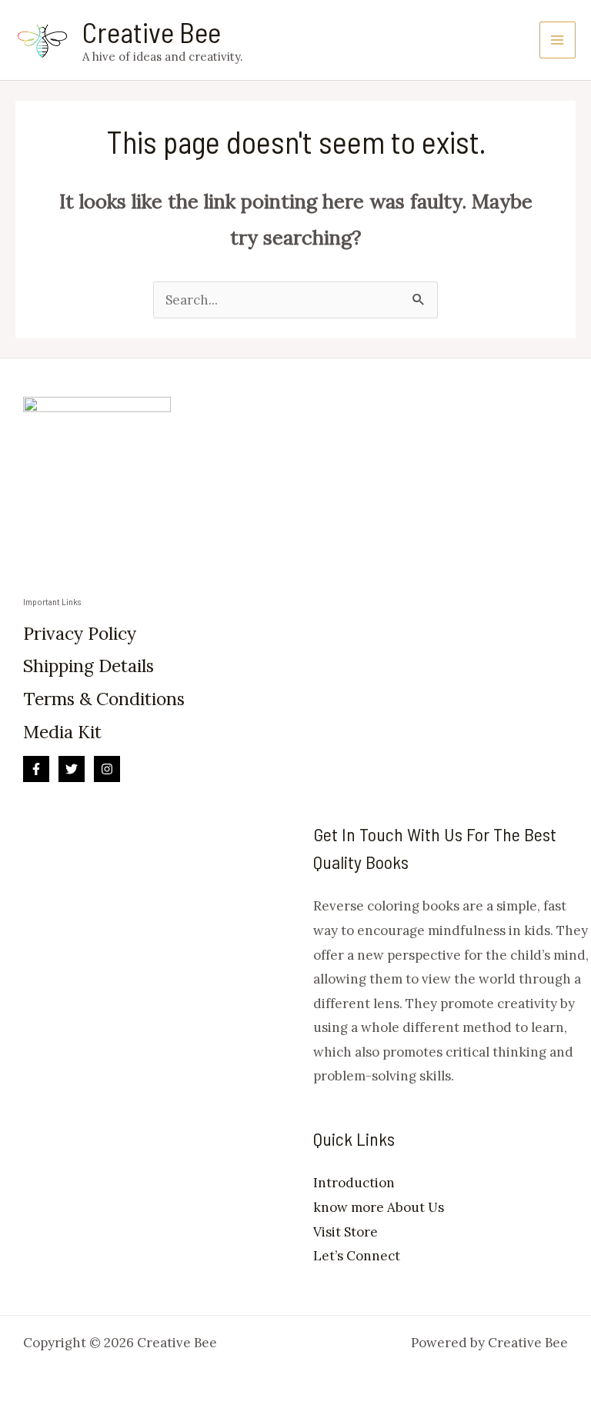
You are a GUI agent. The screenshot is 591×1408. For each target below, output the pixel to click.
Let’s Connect (356, 1255)
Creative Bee (151, 31)
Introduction (354, 1182)
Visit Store (345, 1231)
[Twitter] (71, 769)
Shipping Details (88, 665)
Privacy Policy (79, 633)
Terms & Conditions (104, 698)
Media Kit (62, 732)
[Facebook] (36, 769)
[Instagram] (107, 769)
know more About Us (378, 1207)
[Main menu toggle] (557, 40)
